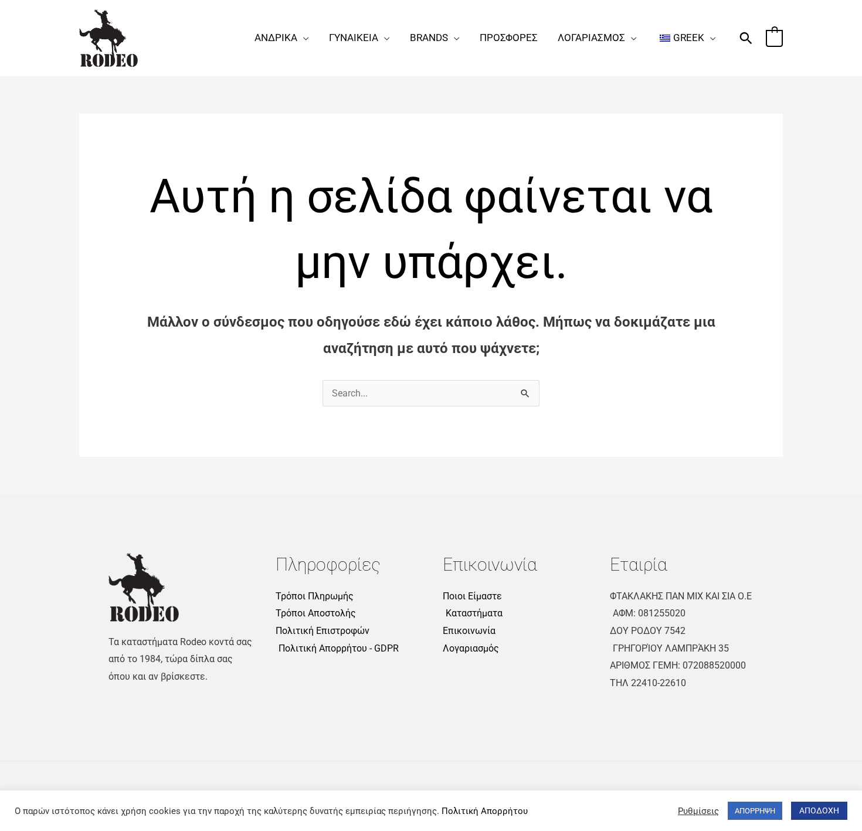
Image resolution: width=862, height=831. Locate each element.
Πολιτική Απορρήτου (485, 811)
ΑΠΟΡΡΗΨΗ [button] (755, 810)
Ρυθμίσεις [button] (698, 811)
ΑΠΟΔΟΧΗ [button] (819, 810)
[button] (303, 37)
